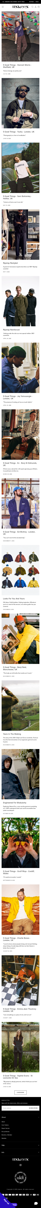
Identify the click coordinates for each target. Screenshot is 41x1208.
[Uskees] (20, 1159)
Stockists (4, 1138)
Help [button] (3, 1145)
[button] (3, 7)
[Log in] (35, 6)
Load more (20, 1092)
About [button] (4, 1117)
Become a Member (7, 1135)
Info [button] (3, 1152)
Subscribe (33, 1108)
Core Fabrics (5, 1125)
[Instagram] (20, 1165)
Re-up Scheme (5, 1131)
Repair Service (6, 1128)
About (3, 1121)
